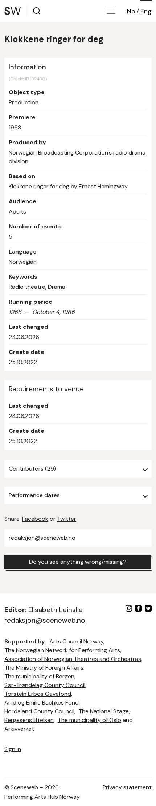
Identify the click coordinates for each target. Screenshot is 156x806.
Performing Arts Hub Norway (42, 797)
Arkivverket (19, 729)
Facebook (35, 519)
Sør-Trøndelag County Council (44, 685)
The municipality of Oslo (89, 720)
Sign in (12, 749)
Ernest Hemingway (103, 186)
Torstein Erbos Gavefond (37, 694)
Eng (146, 11)
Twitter (66, 519)
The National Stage (103, 711)
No (131, 11)
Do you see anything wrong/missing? (77, 562)
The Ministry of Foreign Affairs (43, 667)
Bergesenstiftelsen (29, 720)
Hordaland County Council (39, 711)
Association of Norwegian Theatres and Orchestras (72, 659)
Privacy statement (127, 787)
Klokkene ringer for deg (39, 186)
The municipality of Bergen (39, 676)
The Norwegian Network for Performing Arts (62, 650)
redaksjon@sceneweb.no (42, 538)
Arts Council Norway (76, 641)
